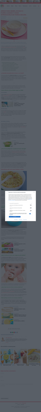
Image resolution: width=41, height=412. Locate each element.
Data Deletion (16, 219)
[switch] (30, 205)
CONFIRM (14, 216)
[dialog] (20, 206)
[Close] (34, 192)
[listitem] (20, 203)
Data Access (20, 219)
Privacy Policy (25, 219)
